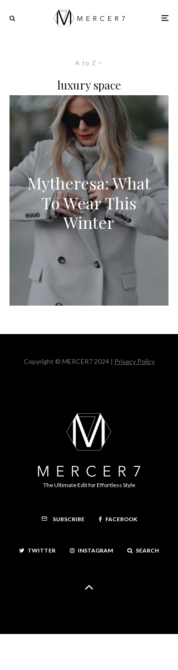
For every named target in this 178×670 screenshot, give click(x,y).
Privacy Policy (134, 361)
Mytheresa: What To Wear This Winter (89, 202)
